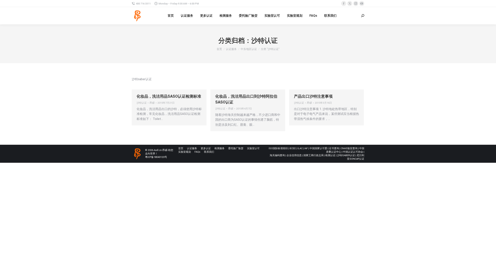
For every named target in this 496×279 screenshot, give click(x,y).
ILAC (300, 148)
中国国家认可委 (318, 148)
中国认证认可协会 (353, 151)
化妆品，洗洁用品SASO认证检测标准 (169, 96)
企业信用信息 (294, 155)
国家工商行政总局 (313, 155)
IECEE (293, 148)
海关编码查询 (277, 155)
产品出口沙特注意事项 (313, 96)
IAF (306, 148)
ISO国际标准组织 (278, 148)
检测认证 (330, 155)
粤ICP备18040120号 (156, 157)
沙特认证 (142, 102)
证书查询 (334, 148)
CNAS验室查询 (349, 148)
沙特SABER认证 (346, 155)
